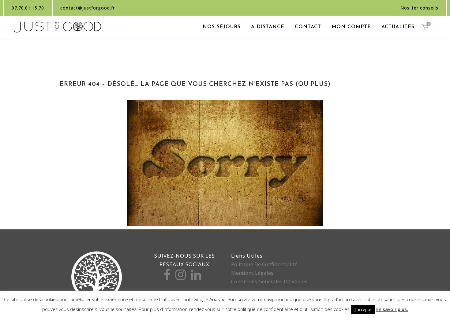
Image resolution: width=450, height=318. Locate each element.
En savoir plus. (392, 309)
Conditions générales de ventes (269, 281)
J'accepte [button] (363, 309)
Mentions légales (252, 272)
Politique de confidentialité (264, 264)
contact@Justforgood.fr (87, 8)
